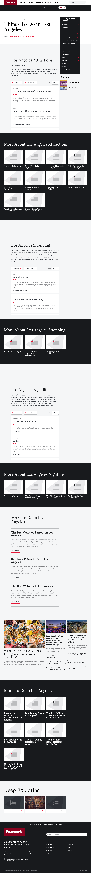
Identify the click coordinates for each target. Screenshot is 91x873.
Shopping (18, 36)
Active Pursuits (66, 51)
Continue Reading (15, 550)
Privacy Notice (26, 870)
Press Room (70, 850)
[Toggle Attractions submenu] (78, 28)
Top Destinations (50, 841)
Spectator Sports (66, 54)
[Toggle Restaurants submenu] (78, 61)
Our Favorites (48, 2)
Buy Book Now (72, 87)
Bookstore (55, 2)
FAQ (68, 847)
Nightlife (24, 36)
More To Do (31, 36)
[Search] (85, 834)
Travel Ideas (30, 2)
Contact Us (70, 844)
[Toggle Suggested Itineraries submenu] (78, 70)
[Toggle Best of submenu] (78, 37)
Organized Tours (66, 47)
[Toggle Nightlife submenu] (78, 34)
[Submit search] (84, 2)
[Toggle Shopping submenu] (78, 31)
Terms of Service (34, 870)
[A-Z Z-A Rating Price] (53, 83)
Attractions (12, 36)
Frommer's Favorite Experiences (70, 40)
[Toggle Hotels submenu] (78, 58)
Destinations (22, 2)
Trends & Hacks (39, 2)
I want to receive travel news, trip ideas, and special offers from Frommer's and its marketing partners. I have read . (18, 859)
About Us (69, 841)
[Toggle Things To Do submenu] (78, 24)
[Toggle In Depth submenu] (78, 73)
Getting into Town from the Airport (69, 44)
